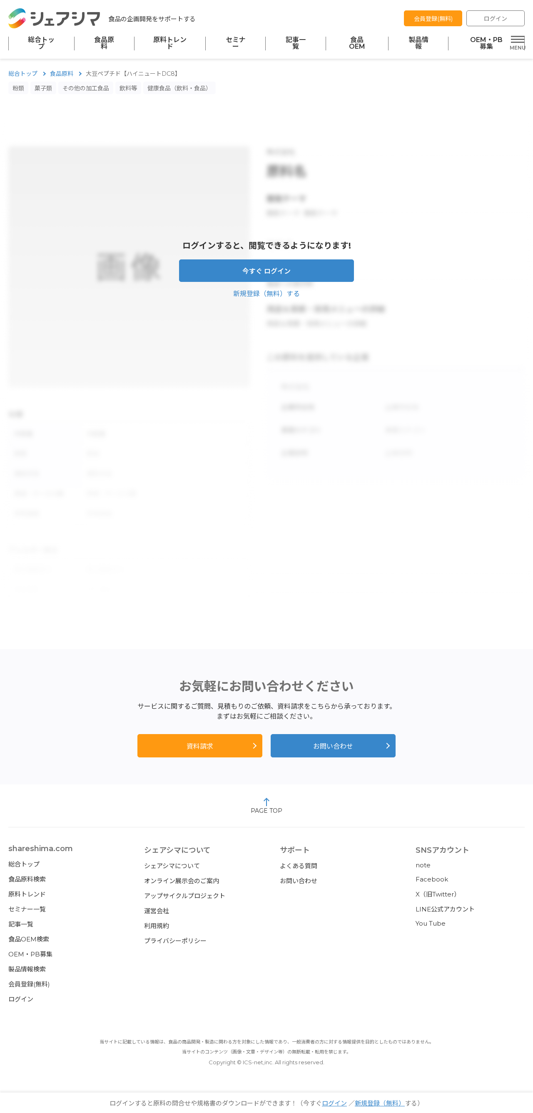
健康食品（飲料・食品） (179, 88)
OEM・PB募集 (486, 43)
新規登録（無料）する (266, 294)
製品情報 (418, 43)
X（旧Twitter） (438, 894)
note (423, 865)
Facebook (432, 879)
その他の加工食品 (85, 88)
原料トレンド (170, 43)
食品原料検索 (27, 879)
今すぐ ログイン (266, 271)
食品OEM (357, 43)
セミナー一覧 (27, 909)
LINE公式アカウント (445, 909)
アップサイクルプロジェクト (184, 896)
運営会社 (156, 911)
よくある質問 (298, 866)
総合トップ (41, 43)
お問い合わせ (333, 746)
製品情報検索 (27, 969)
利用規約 (156, 926)
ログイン (495, 18)
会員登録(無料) (433, 18)
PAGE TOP (266, 810)
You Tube (431, 923)
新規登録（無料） (380, 1103)
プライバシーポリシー (175, 941)
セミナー (236, 43)
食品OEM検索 (28, 939)
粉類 (18, 88)
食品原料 (104, 43)
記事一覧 (296, 43)
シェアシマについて (172, 866)
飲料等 (128, 88)
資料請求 (200, 746)
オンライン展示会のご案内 (181, 881)
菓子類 (43, 88)
